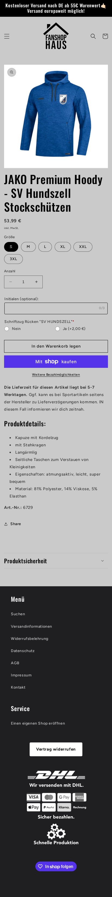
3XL (13, 259)
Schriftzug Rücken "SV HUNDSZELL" (39, 321)
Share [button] (15, 524)
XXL (83, 246)
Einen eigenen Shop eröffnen (38, 723)
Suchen (18, 614)
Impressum (21, 675)
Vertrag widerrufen (56, 749)
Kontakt (18, 687)
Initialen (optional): (21, 299)
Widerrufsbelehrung (29, 638)
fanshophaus (41, 891)
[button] (7, 36)
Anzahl (9, 271)
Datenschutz (23, 651)
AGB (15, 663)
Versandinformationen (31, 626)
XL (62, 246)
